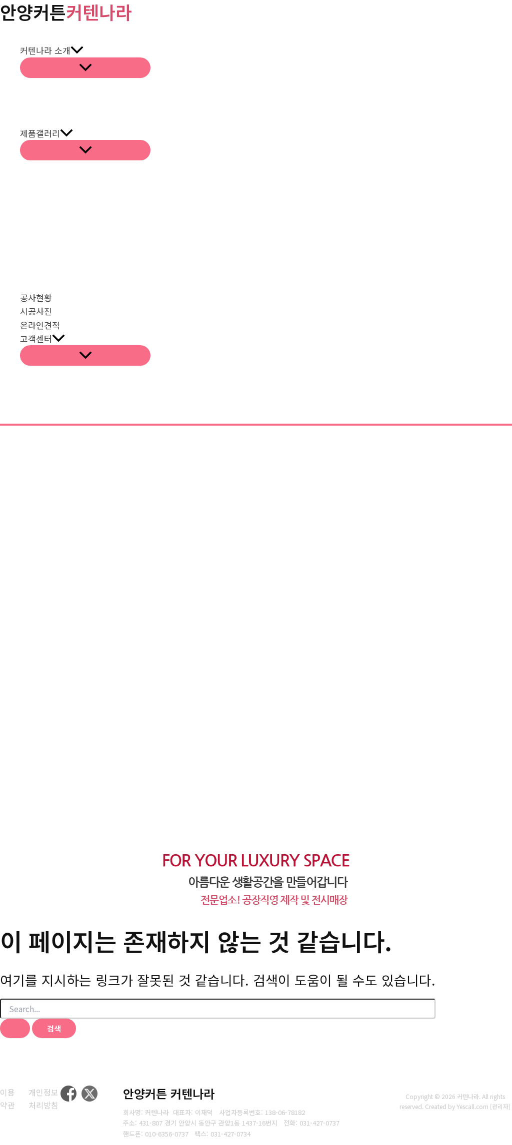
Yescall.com (472, 1106)
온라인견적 (40, 325)
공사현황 (36, 297)
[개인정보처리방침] (44, 1099)
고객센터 (36, 338)
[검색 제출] (15, 1028)
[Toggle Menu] (85, 67)
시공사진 (36, 311)
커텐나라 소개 (45, 50)
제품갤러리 (40, 133)
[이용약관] (8, 1099)
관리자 (500, 1106)
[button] (77, 50)
